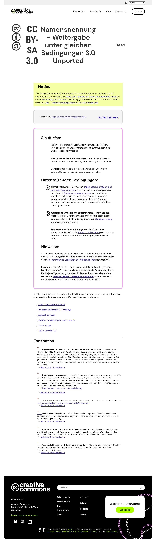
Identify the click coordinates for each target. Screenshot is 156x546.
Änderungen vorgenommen (78, 193)
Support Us (121, 11)
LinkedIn (30, 522)
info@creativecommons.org (24, 515)
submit (141, 487)
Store (60, 514)
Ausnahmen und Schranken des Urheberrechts (71, 259)
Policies (84, 508)
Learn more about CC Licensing (54, 309)
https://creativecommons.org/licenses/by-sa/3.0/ (69, 117)
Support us (63, 510)
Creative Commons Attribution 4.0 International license (71, 532)
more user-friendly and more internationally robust (91, 96)
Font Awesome (111, 532)
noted (70, 529)
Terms (83, 514)
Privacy (84, 503)
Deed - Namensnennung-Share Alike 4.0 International (71, 102)
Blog (108, 11)
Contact (84, 497)
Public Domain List (47, 330)
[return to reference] (39, 349)
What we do (63, 501)
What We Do (96, 11)
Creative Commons (22, 11)
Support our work (46, 315)
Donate (138, 11)
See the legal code (108, 117)
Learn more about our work (51, 304)
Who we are (63, 497)
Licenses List (44, 325)
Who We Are (79, 11)
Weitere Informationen (53, 367)
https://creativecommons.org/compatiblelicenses (63, 403)
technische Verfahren (89, 232)
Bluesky (16, 522)
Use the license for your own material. (56, 320)
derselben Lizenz (103, 219)
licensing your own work (55, 99)
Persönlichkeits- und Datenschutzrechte (73, 276)
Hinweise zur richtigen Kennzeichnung (61, 388)
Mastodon (23, 522)
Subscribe (125, 509)
